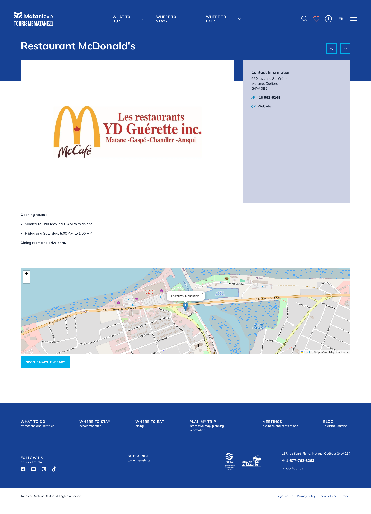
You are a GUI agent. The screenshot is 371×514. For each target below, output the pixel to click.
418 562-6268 (268, 97)
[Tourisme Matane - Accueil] (33, 19)
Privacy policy (306, 496)
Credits (345, 496)
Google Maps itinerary (45, 362)
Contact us (292, 468)
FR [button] (341, 19)
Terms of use (328, 496)
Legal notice (285, 496)
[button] (129, 19)
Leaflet (307, 352)
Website (264, 106)
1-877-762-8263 (298, 460)
